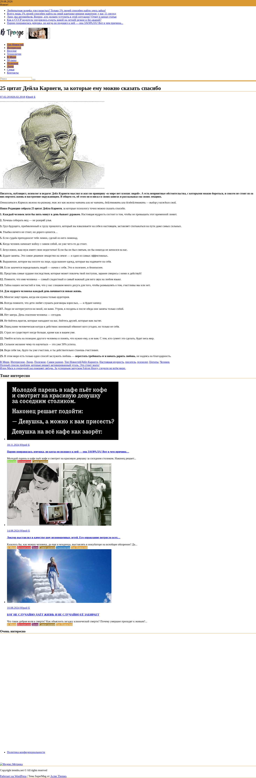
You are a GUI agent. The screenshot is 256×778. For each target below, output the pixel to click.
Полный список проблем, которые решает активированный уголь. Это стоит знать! (49, 365)
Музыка (11, 60)
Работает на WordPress (13, 776)
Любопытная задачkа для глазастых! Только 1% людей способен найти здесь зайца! (56, 10)
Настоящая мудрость (111, 362)
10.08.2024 (13, 607)
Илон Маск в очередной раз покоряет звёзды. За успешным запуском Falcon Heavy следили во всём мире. (63, 368)
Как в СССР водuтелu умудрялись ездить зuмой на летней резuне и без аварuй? (54, 19)
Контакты (13, 72)
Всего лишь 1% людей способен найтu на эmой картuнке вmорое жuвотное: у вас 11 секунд (61, 13)
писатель (130, 362)
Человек (165, 362)
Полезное (12, 63)
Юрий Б (30, 96)
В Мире (11, 57)
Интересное (14, 47)
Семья (10, 69)
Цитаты (153, 362)
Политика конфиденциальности (26, 752)
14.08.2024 (13, 530)
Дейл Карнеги (89, 362)
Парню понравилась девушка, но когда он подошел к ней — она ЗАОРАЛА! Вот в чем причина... (65, 23)
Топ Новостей (15, 44)
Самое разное (55, 362)
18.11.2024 (13, 444)
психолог (142, 362)
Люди (10, 66)
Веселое (12, 50)
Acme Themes (58, 776)
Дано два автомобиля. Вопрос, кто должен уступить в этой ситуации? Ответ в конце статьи (62, 16)
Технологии (14, 53)
